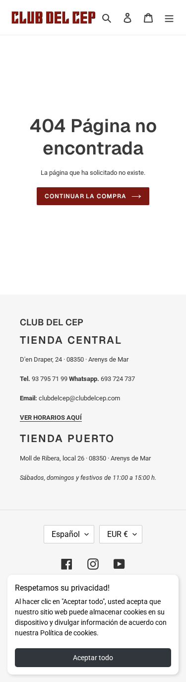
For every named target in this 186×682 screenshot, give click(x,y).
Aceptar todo (93, 658)
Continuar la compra (85, 196)
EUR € (117, 534)
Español (66, 534)
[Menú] (169, 17)
